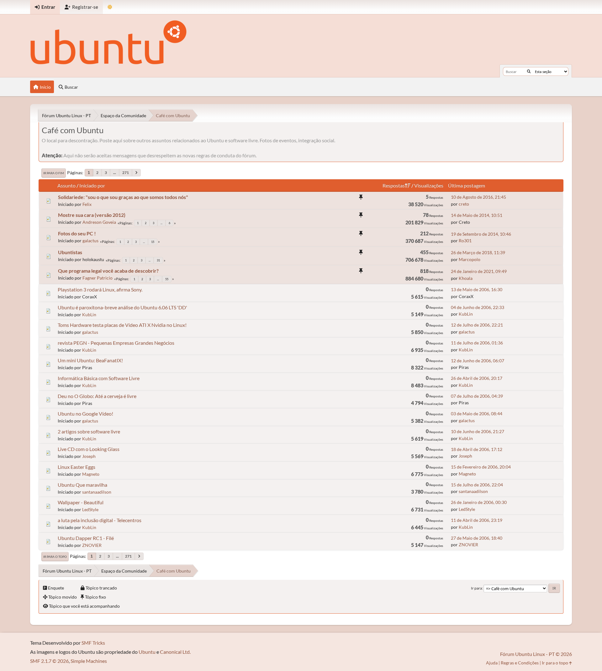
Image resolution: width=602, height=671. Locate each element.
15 (152, 242)
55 (166, 279)
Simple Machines (89, 661)
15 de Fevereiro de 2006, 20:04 (481, 466)
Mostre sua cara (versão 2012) (91, 215)
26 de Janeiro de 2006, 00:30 (479, 502)
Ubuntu (147, 652)
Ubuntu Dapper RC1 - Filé (86, 538)
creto (464, 204)
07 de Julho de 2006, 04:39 (477, 396)
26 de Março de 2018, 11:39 (478, 252)
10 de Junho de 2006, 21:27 (477, 431)
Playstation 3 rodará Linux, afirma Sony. (100, 289)
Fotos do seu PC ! (77, 233)
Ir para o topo (55, 556)
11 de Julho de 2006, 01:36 (477, 342)
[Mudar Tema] (110, 7)
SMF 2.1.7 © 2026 (49, 661)
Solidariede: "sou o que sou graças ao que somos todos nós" (123, 197)
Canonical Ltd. (175, 652)
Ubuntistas (70, 252)
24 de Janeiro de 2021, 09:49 (479, 271)
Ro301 (465, 240)
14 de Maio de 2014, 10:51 (476, 215)
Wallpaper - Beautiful (80, 502)
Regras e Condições (520, 662)
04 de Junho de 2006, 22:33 (477, 307)
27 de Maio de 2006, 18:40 (476, 538)
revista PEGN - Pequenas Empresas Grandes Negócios (116, 343)
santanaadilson (96, 492)
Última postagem (466, 185)
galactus (90, 240)
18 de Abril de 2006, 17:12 (476, 449)
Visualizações (428, 185)
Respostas (394, 185)
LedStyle (90, 509)
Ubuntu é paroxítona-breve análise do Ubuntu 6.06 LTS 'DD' (122, 307)
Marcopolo (469, 259)
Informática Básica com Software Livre (99, 378)
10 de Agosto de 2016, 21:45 (478, 197)
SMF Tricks (93, 643)
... (114, 172)
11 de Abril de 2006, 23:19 (476, 520)
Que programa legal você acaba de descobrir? (108, 271)
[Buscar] (529, 71)
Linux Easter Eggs (76, 467)
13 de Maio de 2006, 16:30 (476, 289)
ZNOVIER (92, 545)
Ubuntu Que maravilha (82, 485)
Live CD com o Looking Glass (88, 449)
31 (158, 260)
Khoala (466, 278)
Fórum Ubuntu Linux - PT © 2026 (536, 654)
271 (125, 172)
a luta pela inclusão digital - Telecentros (99, 520)
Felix (87, 204)
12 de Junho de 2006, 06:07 (477, 360)
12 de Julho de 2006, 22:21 (477, 325)
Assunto (66, 185)
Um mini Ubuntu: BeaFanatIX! (90, 360)
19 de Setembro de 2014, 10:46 (481, 234)
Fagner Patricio (97, 277)
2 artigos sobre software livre (89, 431)
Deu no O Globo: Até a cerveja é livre (97, 396)
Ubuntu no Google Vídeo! (85, 414)
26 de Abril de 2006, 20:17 (476, 378)
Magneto (90, 474)
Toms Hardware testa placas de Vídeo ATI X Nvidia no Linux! (122, 325)
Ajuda (492, 662)
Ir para (476, 588)
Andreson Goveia (99, 222)
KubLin (89, 314)
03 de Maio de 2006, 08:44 (476, 413)
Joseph (89, 456)
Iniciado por (92, 185)
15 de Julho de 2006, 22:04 (477, 484)
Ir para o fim (53, 173)
